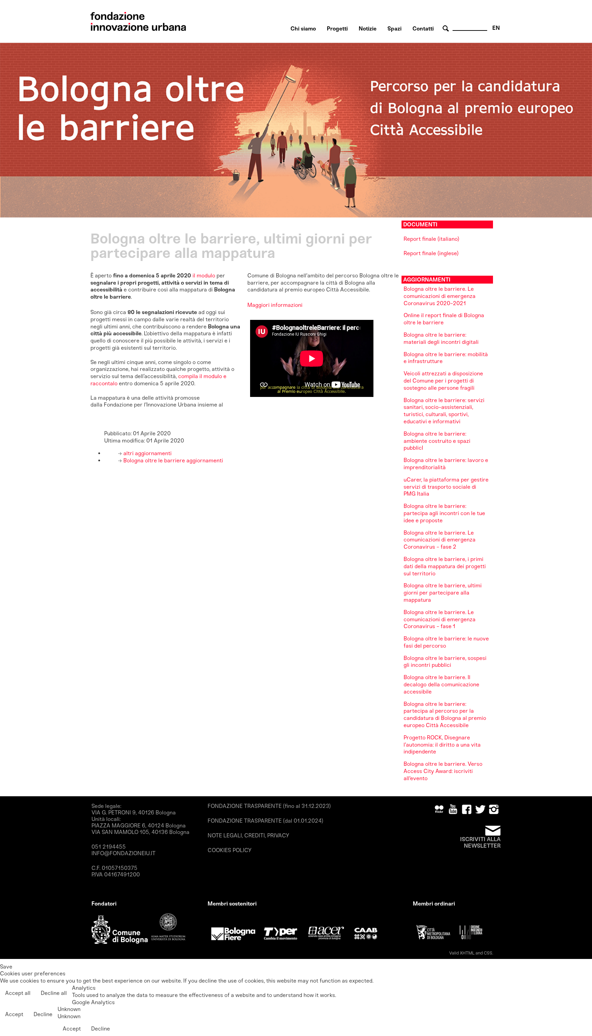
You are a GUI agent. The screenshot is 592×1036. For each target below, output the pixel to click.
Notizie (368, 28)
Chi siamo (303, 28)
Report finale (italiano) (431, 239)
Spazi (394, 28)
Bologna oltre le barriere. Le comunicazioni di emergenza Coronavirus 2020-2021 (440, 296)
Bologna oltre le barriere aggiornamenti (172, 460)
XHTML (467, 953)
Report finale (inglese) (431, 253)
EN (496, 28)
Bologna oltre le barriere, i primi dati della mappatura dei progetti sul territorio (445, 566)
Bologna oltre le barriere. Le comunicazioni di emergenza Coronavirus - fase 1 (440, 619)
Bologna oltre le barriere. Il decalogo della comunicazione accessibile (441, 684)
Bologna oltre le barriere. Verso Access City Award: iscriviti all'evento (443, 771)
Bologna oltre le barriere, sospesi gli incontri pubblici (445, 662)
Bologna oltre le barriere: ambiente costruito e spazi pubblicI (437, 440)
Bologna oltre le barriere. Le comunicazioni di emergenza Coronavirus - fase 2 (440, 539)
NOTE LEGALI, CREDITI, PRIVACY (248, 835)
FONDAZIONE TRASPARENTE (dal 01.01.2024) (265, 820)
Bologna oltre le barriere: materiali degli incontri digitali (441, 338)
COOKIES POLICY (229, 850)
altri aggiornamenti (147, 453)
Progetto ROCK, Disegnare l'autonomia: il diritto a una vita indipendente (442, 744)
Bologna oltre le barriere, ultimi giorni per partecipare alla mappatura (443, 592)
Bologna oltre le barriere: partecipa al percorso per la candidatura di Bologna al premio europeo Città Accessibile (445, 714)
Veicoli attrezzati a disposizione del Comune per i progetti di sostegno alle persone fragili (443, 380)
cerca (447, 28)
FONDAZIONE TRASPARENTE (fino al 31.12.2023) (269, 806)
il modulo (204, 275)
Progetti (337, 28)
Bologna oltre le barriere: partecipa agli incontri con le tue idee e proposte (444, 513)
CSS (488, 953)
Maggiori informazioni (275, 305)
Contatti (423, 28)
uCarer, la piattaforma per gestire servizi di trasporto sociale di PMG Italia (446, 486)
